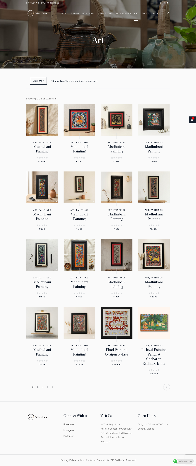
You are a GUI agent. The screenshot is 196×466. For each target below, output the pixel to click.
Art (35, 142)
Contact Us (32, 3)
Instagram (68, 430)
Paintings (45, 142)
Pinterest (68, 435)
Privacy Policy (68, 460)
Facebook (68, 424)
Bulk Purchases (50, 3)
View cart (38, 81)
